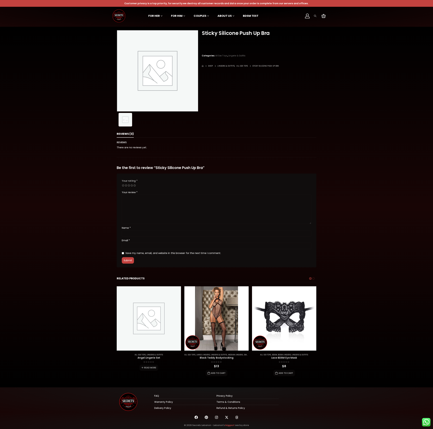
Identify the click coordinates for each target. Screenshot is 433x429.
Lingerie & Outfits (236, 55)
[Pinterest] (206, 417)
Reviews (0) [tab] (125, 134)
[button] (315, 16)
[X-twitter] (226, 417)
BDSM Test (250, 16)
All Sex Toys (221, 55)
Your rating (130, 181)
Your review (130, 192)
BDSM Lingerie (284, 354)
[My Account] (307, 16)
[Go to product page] (149, 318)
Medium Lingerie (235, 354)
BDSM (274, 354)
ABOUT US (225, 16)
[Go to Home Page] (202, 66)
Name (126, 228)
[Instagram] (216, 417)
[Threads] (236, 417)
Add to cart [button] (218, 373)
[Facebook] (196, 417)
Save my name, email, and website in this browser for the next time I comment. (173, 253)
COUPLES (200, 16)
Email (126, 240)
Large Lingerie (203, 354)
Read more (150, 367)
